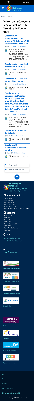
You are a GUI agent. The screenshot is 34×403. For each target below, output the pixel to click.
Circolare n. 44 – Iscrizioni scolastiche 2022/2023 (16, 65)
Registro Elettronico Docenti (11, 281)
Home (3, 16)
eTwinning (6, 338)
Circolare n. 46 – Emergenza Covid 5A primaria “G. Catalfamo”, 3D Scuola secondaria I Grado (17, 39)
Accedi (28, 2)
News (24, 46)
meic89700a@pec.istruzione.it (13, 241)
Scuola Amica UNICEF (9, 350)
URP (3, 374)
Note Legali (5, 379)
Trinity (5, 326)
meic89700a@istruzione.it (12, 238)
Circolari (19, 46)
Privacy (4, 383)
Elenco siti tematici (8, 388)
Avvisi (14, 46)
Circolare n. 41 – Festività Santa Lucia (16, 132)
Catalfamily (13, 252)
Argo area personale (9, 363)
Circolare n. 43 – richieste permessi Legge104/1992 (16, 80)
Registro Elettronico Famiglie (11, 294)
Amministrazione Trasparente (11, 269)
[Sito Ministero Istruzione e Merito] (9, 2)
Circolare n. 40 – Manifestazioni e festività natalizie (16, 147)
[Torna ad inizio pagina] (17, 178)
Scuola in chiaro (7, 306)
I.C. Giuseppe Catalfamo (18, 9)
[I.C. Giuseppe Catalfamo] (9, 8)
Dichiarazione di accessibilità (11, 393)
